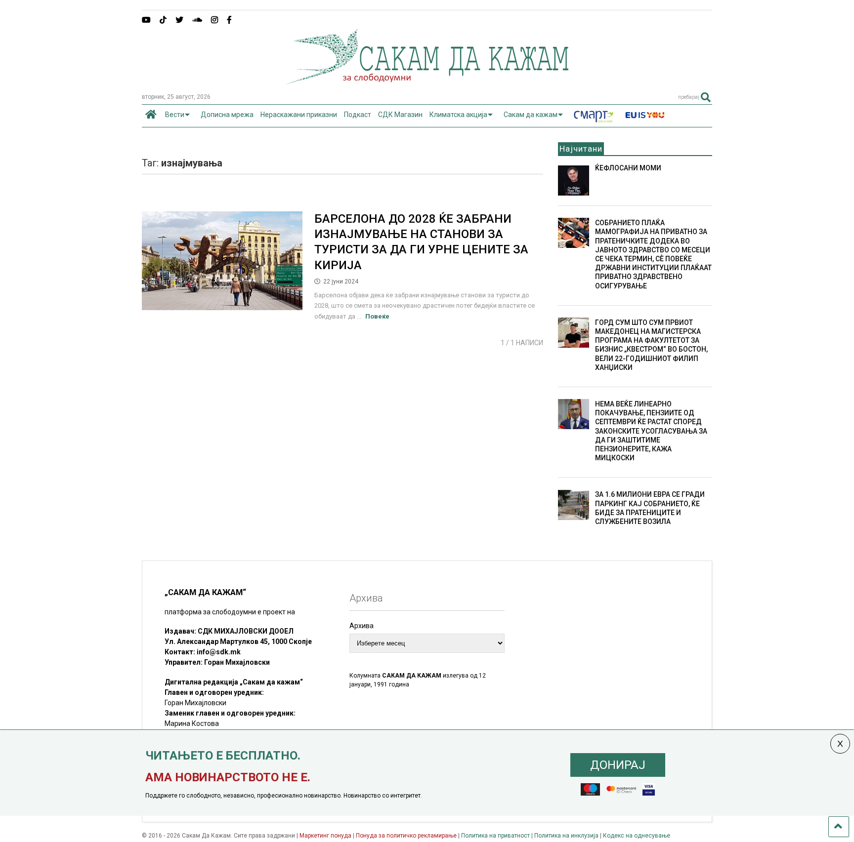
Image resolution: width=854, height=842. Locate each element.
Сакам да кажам (530, 115)
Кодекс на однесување (636, 835)
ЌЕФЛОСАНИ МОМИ (628, 168)
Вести (174, 115)
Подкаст (357, 115)
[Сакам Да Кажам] (427, 81)
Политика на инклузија (566, 835)
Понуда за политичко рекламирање (406, 835)
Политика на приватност (495, 835)
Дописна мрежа (227, 115)
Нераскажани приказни (298, 115)
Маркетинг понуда (326, 835)
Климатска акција (458, 115)
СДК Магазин (400, 115)
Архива (361, 626)
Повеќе (377, 316)
